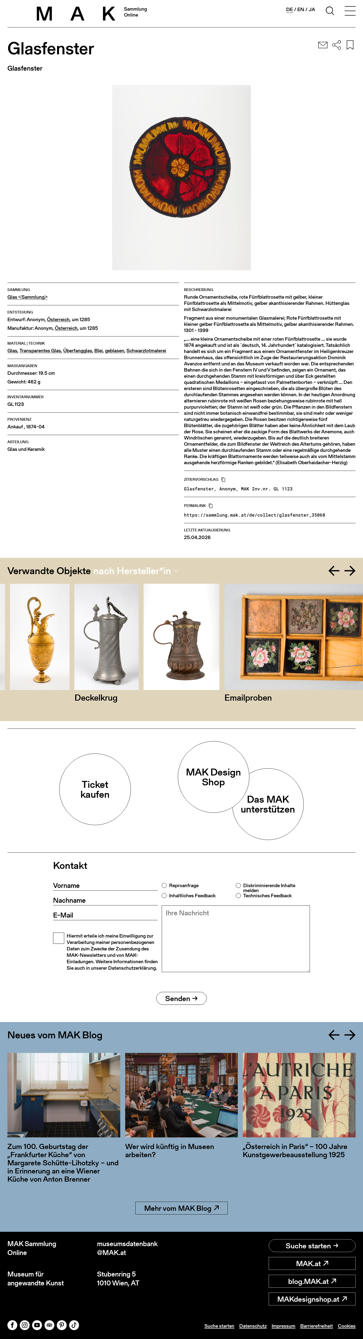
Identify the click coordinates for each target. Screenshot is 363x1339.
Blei (98, 351)
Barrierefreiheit (316, 1325)
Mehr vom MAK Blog (177, 1208)
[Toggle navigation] (350, 11)
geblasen (114, 351)
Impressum (283, 1325)
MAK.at (308, 1263)
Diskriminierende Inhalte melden (269, 888)
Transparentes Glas (40, 351)
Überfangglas (77, 351)
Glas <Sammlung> (27, 297)
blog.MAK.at (308, 1281)
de (289, 9)
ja (312, 9)
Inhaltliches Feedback (192, 895)
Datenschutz (253, 1325)
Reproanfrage (184, 885)
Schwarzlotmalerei (146, 351)
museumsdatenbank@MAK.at (127, 1248)
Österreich (58, 319)
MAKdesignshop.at (308, 1299)
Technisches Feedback (267, 895)
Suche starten (308, 1245)
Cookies (347, 1325)
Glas (12, 351)
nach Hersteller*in (132, 571)
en (300, 9)
